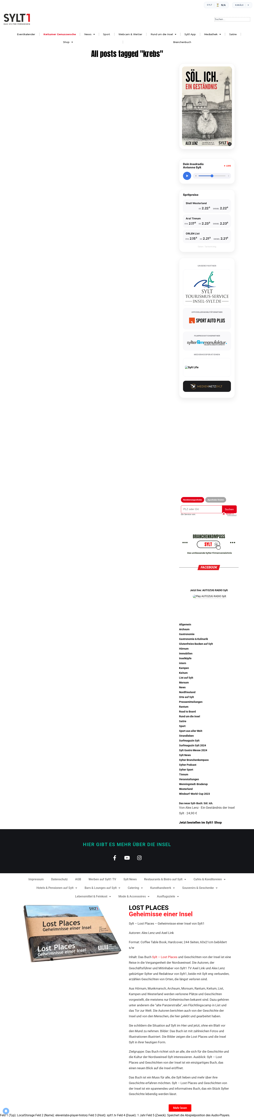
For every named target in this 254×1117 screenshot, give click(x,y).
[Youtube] (127, 857)
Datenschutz (59, 879)
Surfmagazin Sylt (189, 740)
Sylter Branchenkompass (194, 760)
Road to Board (187, 711)
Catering (133, 888)
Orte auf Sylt (186, 697)
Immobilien (185, 653)
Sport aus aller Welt (190, 731)
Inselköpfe (185, 658)
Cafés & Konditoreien (208, 879)
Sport (106, 34)
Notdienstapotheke (192, 500)
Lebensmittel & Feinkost (91, 896)
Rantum (183, 706)
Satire (233, 34)
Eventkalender (26, 34)
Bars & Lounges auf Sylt (101, 888)
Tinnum (183, 774)
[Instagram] (139, 857)
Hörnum (184, 648)
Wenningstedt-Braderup (193, 784)
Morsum (184, 682)
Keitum (183, 673)
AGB (78, 879)
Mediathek (211, 34)
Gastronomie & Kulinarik (193, 639)
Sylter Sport (186, 769)
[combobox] (232, 19)
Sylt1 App (190, 34)
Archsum (184, 629)
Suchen (229, 509)
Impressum (36, 879)
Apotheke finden (216, 500)
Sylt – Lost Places (164, 957)
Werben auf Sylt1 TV (102, 879)
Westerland (186, 789)
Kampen (184, 668)
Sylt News (185, 755)
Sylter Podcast (187, 764)
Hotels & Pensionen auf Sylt (54, 888)
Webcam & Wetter (130, 34)
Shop (66, 42)
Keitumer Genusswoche (60, 34)
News (87, 34)
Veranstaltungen (189, 779)
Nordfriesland (187, 692)
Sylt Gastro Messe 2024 (193, 750)
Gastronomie (186, 634)
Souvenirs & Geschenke (198, 888)
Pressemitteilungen (190, 702)
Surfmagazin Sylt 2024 (192, 745)
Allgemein (185, 624)
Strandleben (186, 735)
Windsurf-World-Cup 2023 (194, 793)
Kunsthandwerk (160, 888)
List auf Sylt (186, 677)
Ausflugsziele (166, 896)
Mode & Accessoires (132, 896)
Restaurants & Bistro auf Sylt (163, 879)
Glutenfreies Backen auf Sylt (196, 643)
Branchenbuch (182, 42)
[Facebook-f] (114, 857)
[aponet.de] (229, 514)
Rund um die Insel (162, 34)
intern (182, 663)
